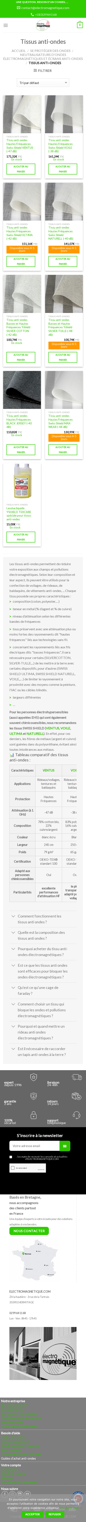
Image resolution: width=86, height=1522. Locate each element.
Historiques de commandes (19, 1482)
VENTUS (52, 728)
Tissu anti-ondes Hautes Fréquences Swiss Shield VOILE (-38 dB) (60, 145)
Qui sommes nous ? (14, 1405)
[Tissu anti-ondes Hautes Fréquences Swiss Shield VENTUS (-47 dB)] (22, 114)
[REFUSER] (81, 1509)
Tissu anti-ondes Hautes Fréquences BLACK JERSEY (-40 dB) (19, 421)
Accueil (19, 51)
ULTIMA (15, 733)
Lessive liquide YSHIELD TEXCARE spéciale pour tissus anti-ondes (18, 513)
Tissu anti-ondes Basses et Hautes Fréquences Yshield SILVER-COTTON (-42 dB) (18, 327)
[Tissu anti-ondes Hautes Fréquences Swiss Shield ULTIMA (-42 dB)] (22, 202)
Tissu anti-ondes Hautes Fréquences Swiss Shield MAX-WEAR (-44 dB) (60, 421)
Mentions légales (12, 1422)
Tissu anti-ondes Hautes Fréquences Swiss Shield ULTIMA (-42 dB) (19, 233)
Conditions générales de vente (21, 1418)
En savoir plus (69, 1507)
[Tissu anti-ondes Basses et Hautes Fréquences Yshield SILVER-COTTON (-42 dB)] (22, 294)
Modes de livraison (13, 1437)
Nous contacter (11, 1450)
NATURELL (35, 733)
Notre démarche (12, 1409)
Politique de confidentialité (19, 1426)
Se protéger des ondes (50, 51)
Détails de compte (13, 1473)
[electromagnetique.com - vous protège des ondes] (43, 25)
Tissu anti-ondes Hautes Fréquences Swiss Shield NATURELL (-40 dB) (60, 233)
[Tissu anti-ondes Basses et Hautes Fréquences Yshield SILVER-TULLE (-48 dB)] (64, 294)
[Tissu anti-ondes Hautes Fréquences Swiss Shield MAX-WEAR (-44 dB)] (64, 390)
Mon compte (9, 1469)
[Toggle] (13, 916)
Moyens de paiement (15, 1441)
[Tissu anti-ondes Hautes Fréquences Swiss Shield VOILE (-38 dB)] (64, 114)
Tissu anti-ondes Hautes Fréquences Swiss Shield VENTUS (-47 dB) (19, 145)
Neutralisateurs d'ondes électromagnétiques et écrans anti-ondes (43, 57)
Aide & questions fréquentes (20, 1445)
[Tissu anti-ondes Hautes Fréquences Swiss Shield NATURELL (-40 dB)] (64, 202)
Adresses (7, 1477)
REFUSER (55, 1514)
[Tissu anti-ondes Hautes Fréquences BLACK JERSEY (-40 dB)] (22, 390)
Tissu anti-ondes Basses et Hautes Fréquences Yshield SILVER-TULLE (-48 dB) (60, 327)
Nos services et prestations (19, 1413)
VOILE (65, 728)
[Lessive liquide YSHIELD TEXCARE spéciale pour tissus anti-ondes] (22, 482)
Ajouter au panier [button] (21, 169)
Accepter (32, 1514)
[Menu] (5, 25)
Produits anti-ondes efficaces (21, 1454)
